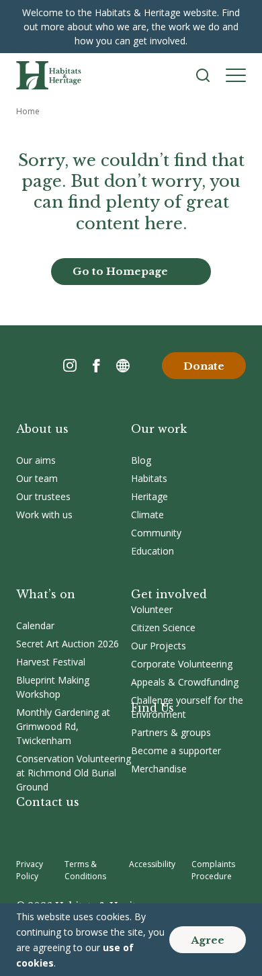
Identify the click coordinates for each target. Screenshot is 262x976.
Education (152, 550)
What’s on (45, 594)
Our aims (36, 460)
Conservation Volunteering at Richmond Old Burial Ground (73, 772)
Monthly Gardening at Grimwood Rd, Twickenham (63, 726)
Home (28, 111)
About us (42, 429)
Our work (159, 429)
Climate (147, 514)
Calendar (35, 625)
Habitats (149, 478)
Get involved (169, 594)
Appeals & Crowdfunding (184, 682)
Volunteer (152, 609)
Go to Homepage (120, 271)
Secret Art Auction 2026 (67, 643)
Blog (141, 460)
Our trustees (43, 496)
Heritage (149, 496)
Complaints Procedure (213, 870)
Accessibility (152, 864)
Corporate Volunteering (181, 663)
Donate (203, 366)
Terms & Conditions (85, 870)
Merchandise (159, 768)
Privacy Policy (29, 870)
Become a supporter (176, 750)
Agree (207, 940)
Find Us (152, 708)
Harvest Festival (50, 661)
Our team (37, 478)
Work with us (44, 514)
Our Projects (158, 645)
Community (156, 532)
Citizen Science (163, 627)
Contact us (47, 802)
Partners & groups (171, 732)
